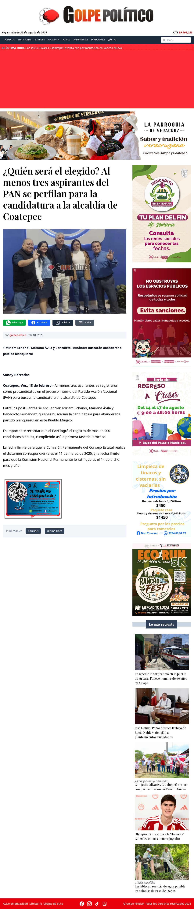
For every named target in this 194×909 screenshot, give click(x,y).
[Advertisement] (97, 79)
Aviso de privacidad (15, 903)
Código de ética (53, 903)
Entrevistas (81, 39)
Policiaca (53, 39)
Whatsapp (17, 322)
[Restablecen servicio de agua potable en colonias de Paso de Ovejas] (162, 862)
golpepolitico (17, 335)
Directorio (98, 39)
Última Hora (54, 531)
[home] (97, 14)
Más (110, 40)
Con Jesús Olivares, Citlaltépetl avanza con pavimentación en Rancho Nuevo (62, 48)
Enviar (87, 322)
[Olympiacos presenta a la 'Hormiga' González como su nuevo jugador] (162, 812)
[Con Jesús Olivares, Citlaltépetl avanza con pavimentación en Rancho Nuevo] (162, 760)
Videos (67, 39)
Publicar (66, 322)
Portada (10, 39)
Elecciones (24, 39)
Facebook (42, 322)
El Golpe (39, 39)
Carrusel (33, 531)
